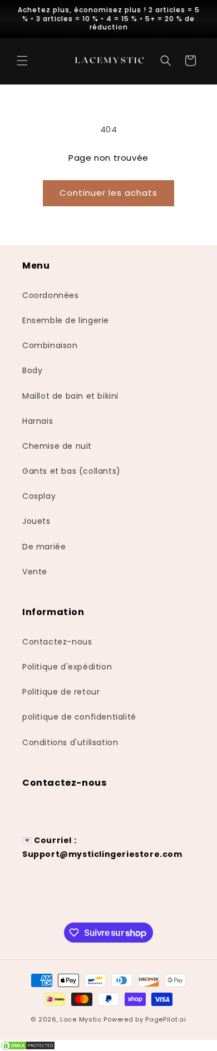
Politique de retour (61, 691)
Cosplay (39, 496)
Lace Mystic (81, 1019)
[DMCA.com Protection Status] (108, 1045)
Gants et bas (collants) (71, 471)
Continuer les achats (108, 193)
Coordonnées (50, 295)
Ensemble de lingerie (65, 320)
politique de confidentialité (79, 716)
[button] (22, 60)
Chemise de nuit (57, 446)
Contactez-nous (57, 641)
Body (32, 370)
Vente (34, 571)
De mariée (44, 546)
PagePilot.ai (165, 1019)
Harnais (37, 421)
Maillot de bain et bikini (70, 395)
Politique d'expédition (67, 666)
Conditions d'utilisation (70, 742)
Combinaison (50, 345)
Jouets (36, 521)
